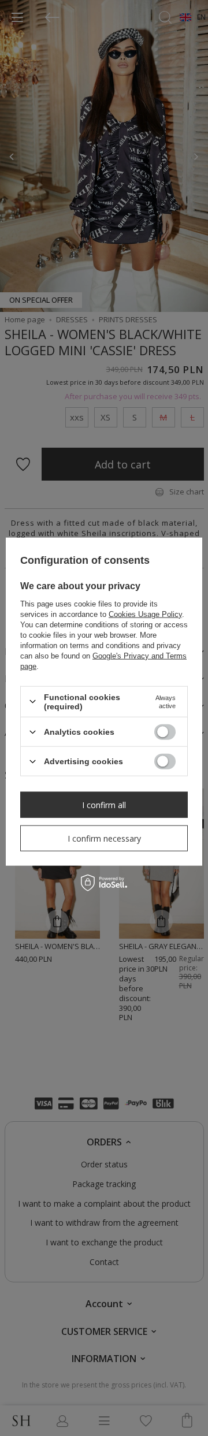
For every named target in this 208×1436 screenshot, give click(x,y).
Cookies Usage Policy (145, 613)
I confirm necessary (104, 837)
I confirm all (104, 804)
